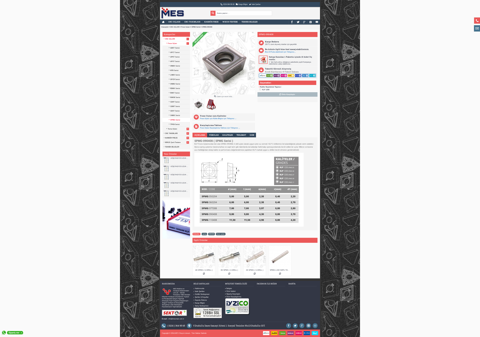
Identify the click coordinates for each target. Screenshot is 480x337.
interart (187, 333)
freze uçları (221, 234)
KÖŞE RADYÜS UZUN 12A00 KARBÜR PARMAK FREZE (180, 166)
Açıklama (199, 135)
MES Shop (179, 333)
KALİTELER (227, 135)
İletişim (229, 288)
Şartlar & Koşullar (202, 297)
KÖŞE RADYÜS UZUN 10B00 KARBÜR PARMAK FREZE (180, 175)
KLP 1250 (265, 90)
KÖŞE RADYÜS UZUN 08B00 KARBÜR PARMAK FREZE (180, 191)
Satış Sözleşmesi (201, 306)
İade (252, 135)
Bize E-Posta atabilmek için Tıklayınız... (280, 52)
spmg (204, 234)
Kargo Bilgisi (200, 303)
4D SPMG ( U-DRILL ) (204, 270)
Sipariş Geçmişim (233, 294)
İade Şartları (200, 291)
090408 (211, 234)
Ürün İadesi (231, 291)
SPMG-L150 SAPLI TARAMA (280, 270)
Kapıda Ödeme (201, 300)
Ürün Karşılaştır (288, 94)
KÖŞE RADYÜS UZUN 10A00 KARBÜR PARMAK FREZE (180, 183)
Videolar (214, 135)
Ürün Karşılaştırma (233, 297)
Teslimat (241, 135)
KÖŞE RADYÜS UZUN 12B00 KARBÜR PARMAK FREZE (180, 158)
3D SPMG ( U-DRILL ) (229, 270)
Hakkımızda (199, 288)
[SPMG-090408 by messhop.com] (198, 103)
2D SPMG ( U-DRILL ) (254, 270)
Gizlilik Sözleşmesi (202, 294)
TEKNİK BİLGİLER (172, 147)
